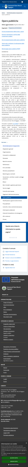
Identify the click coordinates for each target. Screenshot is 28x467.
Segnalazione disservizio (9, 430)
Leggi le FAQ (6, 433)
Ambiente (5, 354)
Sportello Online (5, 421)
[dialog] (14, 454)
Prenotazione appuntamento (10, 428)
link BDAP (15, 124)
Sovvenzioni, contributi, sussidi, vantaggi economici (13, 178)
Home (3, 13)
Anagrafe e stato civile (9, 324)
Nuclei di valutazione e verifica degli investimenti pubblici (11, 35)
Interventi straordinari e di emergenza (12, 213)
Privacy (4, 219)
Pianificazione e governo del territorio (12, 201)
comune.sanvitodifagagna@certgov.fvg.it (14, 400)
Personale (5, 158)
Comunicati (6, 370)
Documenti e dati (7, 317)
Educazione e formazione (9, 347)
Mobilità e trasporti (8, 339)
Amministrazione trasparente (14, 13)
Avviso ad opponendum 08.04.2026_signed (13, 31)
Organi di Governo (8, 302)
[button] (14, 464)
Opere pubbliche (7, 197)
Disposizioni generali (8, 149)
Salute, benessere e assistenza (11, 356)
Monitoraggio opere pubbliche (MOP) (11, 49)
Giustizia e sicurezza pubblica (10, 349)
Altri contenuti (6, 216)
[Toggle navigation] (3, 6)
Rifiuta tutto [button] (14, 461)
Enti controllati (6, 168)
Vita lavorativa (7, 329)
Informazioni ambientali (9, 210)
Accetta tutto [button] (14, 458)
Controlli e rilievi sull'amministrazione (12, 207)
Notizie (5, 368)
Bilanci (4, 182)
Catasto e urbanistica (8, 335)
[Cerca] (25, 6)
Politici (5, 312)
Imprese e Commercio (8, 331)
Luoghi (5, 379)
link (6, 454)
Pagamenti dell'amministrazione (11, 194)
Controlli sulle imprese (8, 191)
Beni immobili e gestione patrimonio (12, 185)
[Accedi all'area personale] (22, 2)
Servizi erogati (6, 188)
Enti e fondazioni (7, 310)
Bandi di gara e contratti (9, 174)
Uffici (4, 307)
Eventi (5, 381)
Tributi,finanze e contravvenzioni (11, 351)
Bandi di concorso (7, 161)
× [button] (26, 443)
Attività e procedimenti (8, 171)
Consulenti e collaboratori (9, 155)
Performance (6, 164)
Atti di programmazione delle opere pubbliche (13, 40)
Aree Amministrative (8, 305)
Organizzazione (7, 152)
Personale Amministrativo (10, 314)
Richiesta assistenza (8, 435)
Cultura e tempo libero (9, 326)
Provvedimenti (6, 204)
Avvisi (4, 372)
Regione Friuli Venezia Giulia (9, 2)
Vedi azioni (3, 142)
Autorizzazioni (7, 359)
